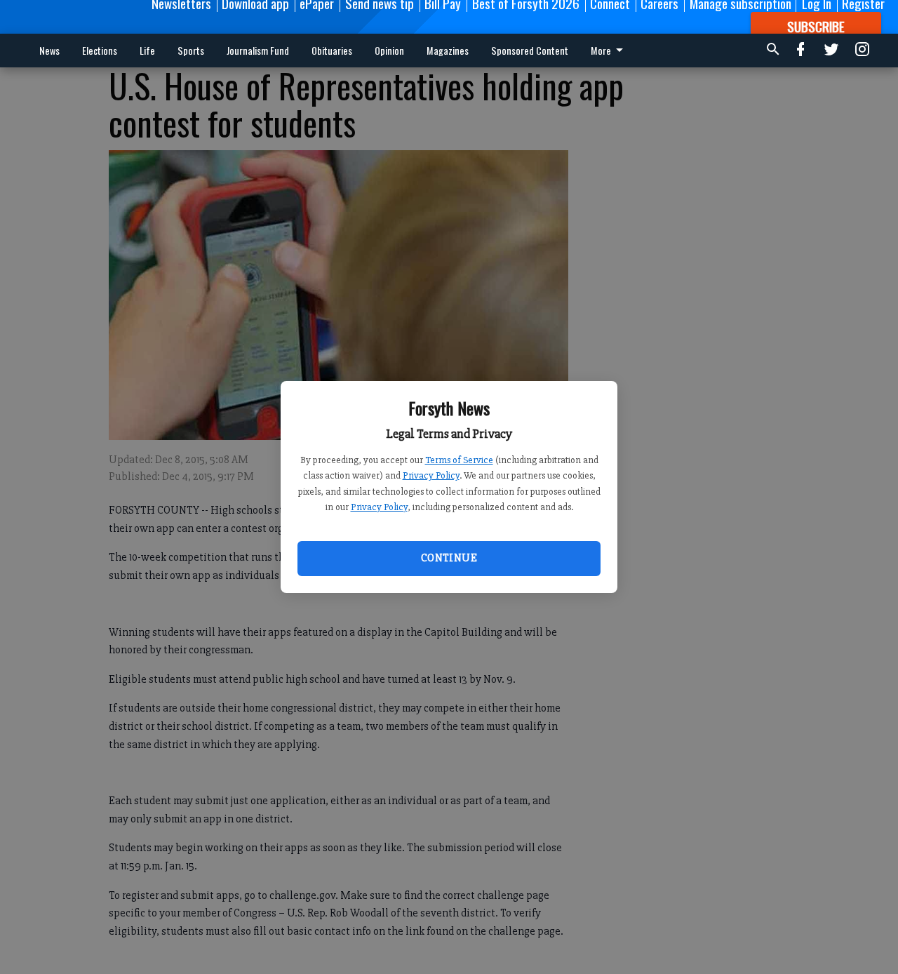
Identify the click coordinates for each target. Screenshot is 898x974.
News (49, 50)
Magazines (448, 50)
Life (147, 50)
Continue (449, 558)
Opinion (389, 50)
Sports (190, 50)
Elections (99, 50)
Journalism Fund (258, 50)
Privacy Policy (431, 475)
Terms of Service (459, 460)
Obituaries (331, 50)
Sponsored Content (529, 50)
